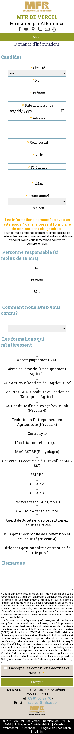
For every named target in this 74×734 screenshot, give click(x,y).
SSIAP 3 (37, 492)
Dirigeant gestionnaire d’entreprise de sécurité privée (37, 550)
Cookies (59, 724)
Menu (37, 37)
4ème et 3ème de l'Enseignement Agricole (37, 371)
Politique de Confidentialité (32, 724)
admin (39, 731)
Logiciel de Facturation (56, 728)
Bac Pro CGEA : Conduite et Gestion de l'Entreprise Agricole (37, 394)
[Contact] (48, 29)
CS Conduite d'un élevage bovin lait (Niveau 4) (37, 408)
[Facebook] (19, 29)
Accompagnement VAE (37, 359)
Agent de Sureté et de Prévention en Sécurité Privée (37, 522)
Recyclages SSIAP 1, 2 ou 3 (37, 502)
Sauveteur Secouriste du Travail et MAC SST (37, 463)
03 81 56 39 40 (39, 698)
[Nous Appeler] (40, 29)
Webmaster (10, 728)
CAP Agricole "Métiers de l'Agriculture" (37, 382)
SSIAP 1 (37, 474)
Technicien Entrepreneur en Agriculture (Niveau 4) (37, 422)
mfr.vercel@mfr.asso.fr (41, 702)
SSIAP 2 (37, 483)
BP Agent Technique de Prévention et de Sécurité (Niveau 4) (37, 536)
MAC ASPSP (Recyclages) (37, 451)
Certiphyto (37, 433)
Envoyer (37, 682)
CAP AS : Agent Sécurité (37, 511)
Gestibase (29, 728)
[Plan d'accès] (33, 29)
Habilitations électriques (37, 442)
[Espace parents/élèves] (55, 29)
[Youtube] (26, 29)
